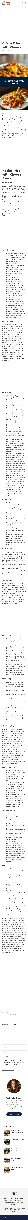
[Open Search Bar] (22, 3)
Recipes (6, 1012)
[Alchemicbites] (5, 3)
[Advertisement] (14, 21)
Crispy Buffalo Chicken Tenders (11, 1014)
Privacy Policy (8, 1209)
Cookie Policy (20, 1208)
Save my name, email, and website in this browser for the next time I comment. (14, 1062)
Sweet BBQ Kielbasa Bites (10, 1016)
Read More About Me (14, 1114)
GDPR (15, 1209)
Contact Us (12, 1208)
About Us (6, 1208)
